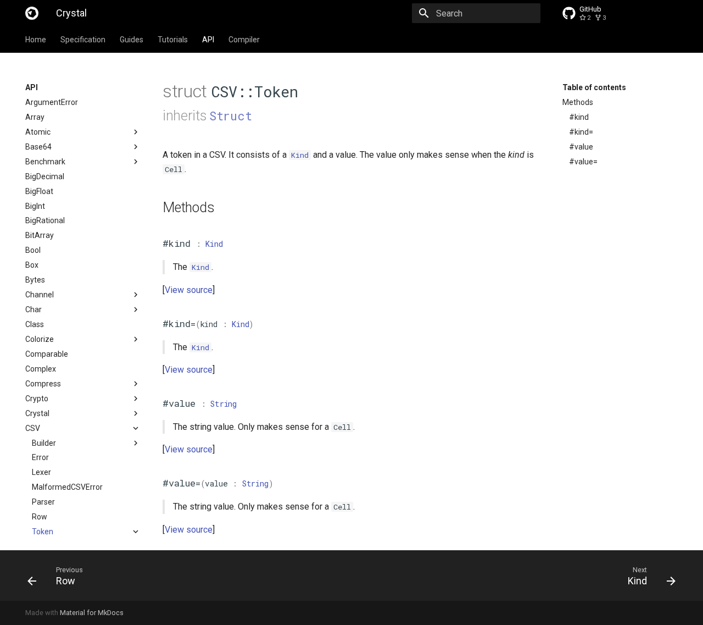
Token (42, 531)
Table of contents (594, 87)
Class (34, 324)
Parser (43, 501)
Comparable (46, 354)
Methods (577, 102)
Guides (131, 39)
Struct (230, 116)
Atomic (38, 132)
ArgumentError (51, 102)
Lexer (41, 472)
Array (34, 117)
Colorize (39, 339)
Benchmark (45, 161)
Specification (82, 39)
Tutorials (173, 39)
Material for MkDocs (92, 613)
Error (40, 457)
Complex (40, 368)
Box (31, 265)
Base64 (38, 146)
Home (35, 39)
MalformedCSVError (67, 487)
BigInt (35, 206)
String (223, 404)
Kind (213, 244)
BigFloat (39, 191)
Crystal (37, 413)
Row (39, 516)
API (208, 39)
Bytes (35, 279)
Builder (44, 443)
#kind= (581, 132)
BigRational (45, 220)
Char (33, 309)
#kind (579, 117)
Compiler (244, 39)
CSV (32, 428)
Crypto (36, 398)
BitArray (39, 235)
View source (189, 290)
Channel (39, 294)
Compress (43, 383)
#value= (583, 161)
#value (581, 146)
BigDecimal (44, 176)
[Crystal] (32, 13)
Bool (33, 250)
